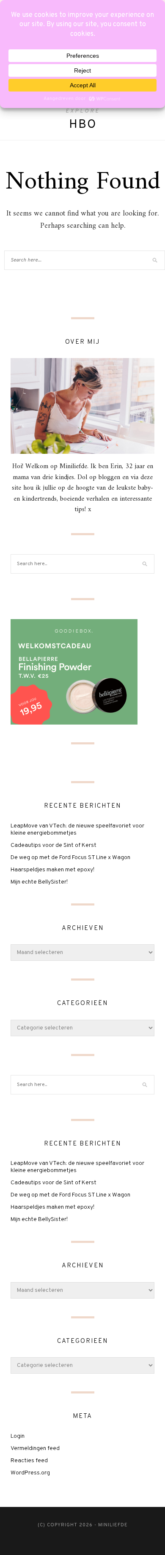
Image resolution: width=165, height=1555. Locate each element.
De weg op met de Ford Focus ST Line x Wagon (70, 857)
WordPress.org (30, 1473)
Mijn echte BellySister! (39, 882)
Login (18, 1436)
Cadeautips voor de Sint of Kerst (53, 845)
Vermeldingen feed (35, 1448)
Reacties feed (29, 1460)
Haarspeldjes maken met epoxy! (52, 869)
